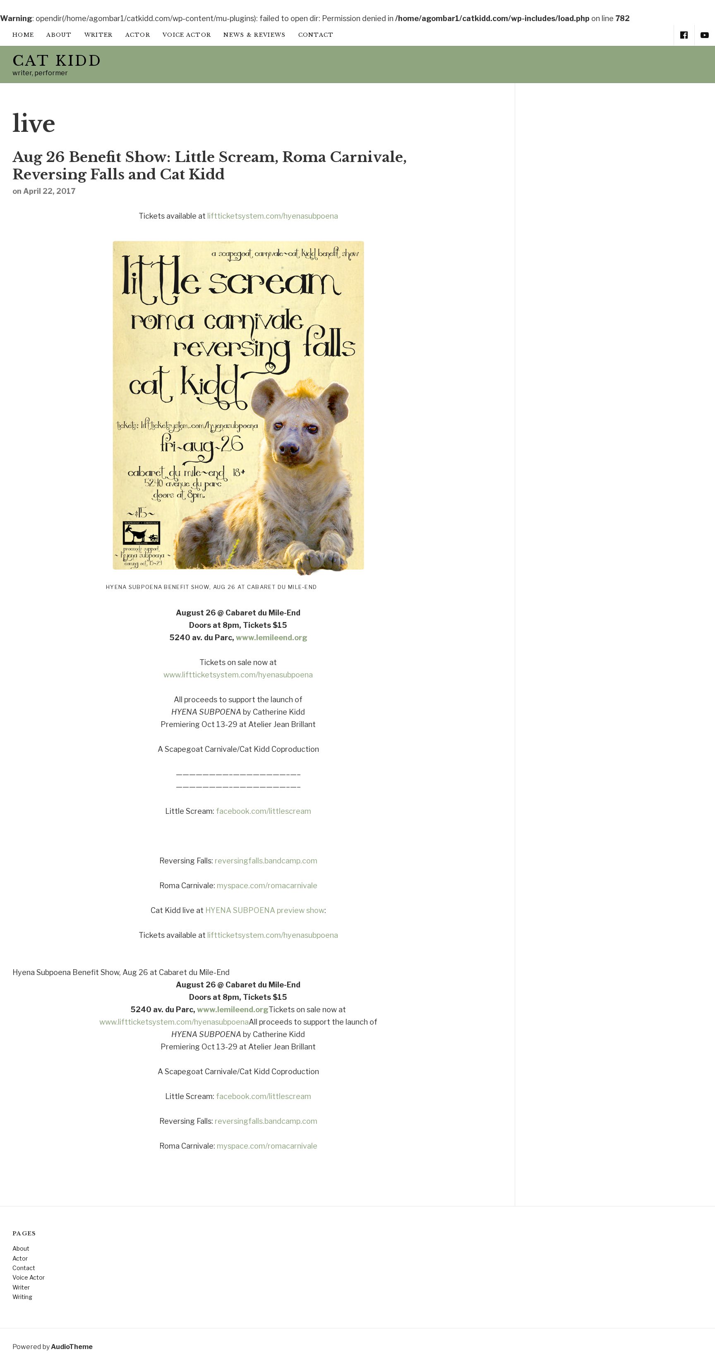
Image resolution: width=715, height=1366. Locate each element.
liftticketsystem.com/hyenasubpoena (272, 216)
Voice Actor (187, 34)
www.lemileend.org (271, 637)
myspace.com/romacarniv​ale (267, 885)
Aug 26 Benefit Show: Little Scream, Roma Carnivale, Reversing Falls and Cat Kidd (209, 165)
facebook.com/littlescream (263, 811)
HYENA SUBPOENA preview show (264, 910)
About (59, 34)
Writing (22, 1296)
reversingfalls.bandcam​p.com (266, 860)
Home (23, 34)
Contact (316, 34)
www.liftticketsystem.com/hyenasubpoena (238, 674)
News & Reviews (254, 34)
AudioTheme (72, 1347)
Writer (98, 34)
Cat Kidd (57, 60)
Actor (138, 34)
